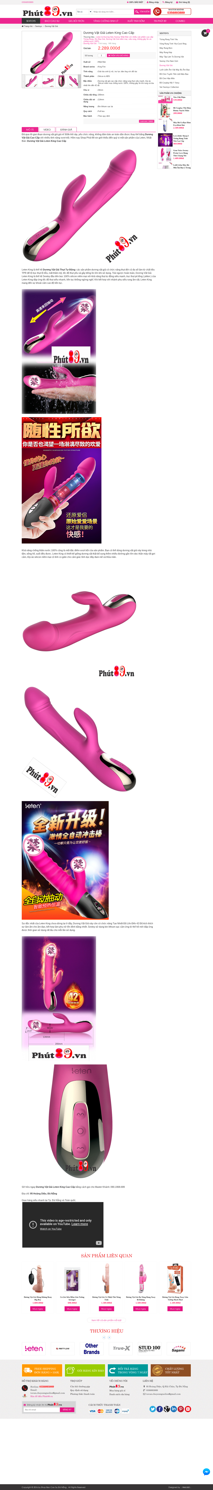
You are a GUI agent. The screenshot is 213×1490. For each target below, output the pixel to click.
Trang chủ (27, 26)
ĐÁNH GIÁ (66, 129)
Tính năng (88, 71)
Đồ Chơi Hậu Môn (167, 78)
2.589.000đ (178, 105)
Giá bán (87, 48)
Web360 (186, 1487)
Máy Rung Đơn (166, 48)
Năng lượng (88, 106)
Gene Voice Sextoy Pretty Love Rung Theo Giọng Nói (180, 130)
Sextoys (38, 26)
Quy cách (87, 111)
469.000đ (177, 121)
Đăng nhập (154, 2)
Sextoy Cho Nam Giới (169, 61)
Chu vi (86, 90)
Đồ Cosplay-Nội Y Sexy (169, 83)
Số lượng (89, 55)
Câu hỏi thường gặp (80, 1386)
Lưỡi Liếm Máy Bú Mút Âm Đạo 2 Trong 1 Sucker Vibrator (182, 145)
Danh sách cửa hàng (119, 1393)
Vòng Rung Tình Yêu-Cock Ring (173, 44)
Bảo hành (87, 116)
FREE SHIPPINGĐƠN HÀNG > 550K (46, 1370)
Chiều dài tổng (90, 95)
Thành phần (88, 76)
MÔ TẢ (30, 129)
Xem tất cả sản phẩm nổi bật (106, 1320)
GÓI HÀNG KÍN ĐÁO (90, 1370)
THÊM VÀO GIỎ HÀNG (119, 55)
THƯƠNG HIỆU (106, 1330)
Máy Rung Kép (166, 52)
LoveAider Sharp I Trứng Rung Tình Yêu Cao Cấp (181, 116)
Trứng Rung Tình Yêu (169, 39)
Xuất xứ (86, 62)
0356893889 (27, 2)
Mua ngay (38, 1308)
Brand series (89, 67)
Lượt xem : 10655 (146, 121)
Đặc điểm (87, 81)
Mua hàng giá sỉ (117, 1390)
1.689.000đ (178, 164)
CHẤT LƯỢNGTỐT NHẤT (174, 1370)
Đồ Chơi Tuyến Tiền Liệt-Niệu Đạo (174, 74)
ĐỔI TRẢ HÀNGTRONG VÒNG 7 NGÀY (133, 1370)
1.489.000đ (178, 136)
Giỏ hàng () (184, 2)
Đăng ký (168, 2)
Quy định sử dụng (79, 1389)
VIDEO (47, 129)
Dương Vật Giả (51, 26)
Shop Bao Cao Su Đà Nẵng (54, 1487)
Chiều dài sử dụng (89, 100)
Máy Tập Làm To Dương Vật (172, 57)
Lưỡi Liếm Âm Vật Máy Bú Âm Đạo (175, 70)
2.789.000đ (178, 150)
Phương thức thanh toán (82, 1393)
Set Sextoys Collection (169, 87)
